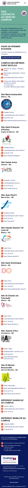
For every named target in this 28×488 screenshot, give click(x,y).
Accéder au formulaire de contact (11, 57)
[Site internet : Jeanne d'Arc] (6, 340)
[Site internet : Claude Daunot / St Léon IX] (6, 240)
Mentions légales (14, 482)
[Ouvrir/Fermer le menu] (25, 3)
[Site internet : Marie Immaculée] (6, 104)
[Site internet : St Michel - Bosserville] (6, 377)
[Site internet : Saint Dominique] (6, 272)
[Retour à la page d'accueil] (24, 15)
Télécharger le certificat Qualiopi (10, 470)
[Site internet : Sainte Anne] (6, 172)
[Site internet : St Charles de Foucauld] (6, 308)
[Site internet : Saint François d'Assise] (6, 139)
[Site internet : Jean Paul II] (6, 205)
